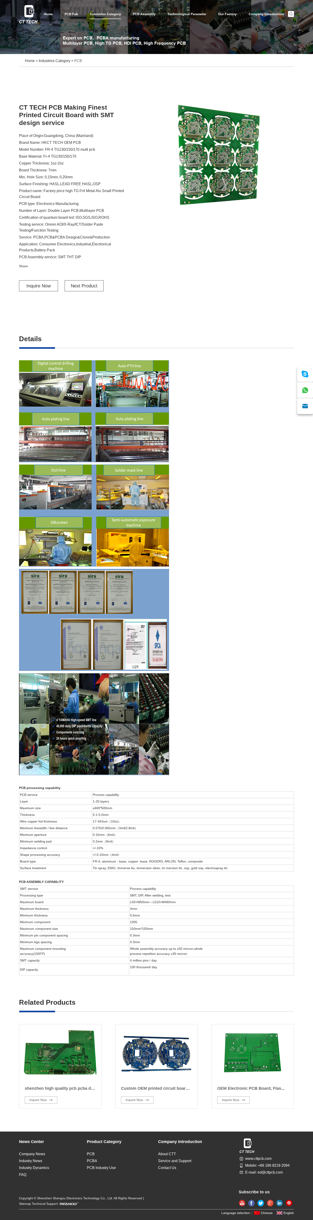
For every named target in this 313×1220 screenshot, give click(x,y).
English (288, 1213)
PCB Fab (71, 14)
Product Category (104, 1141)
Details (30, 339)
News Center (31, 1141)
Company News (32, 1154)
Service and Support (174, 1161)
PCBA (92, 1161)
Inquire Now (38, 285)
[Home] (28, 14)
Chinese (267, 1213)
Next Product (84, 285)
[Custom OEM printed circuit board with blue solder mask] (156, 1053)
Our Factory (227, 14)
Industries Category (105, 14)
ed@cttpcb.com (270, 1172)
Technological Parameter (186, 14)
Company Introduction (266, 14)
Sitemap (25, 1204)
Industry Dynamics (34, 1168)
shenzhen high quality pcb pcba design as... (68, 1088)
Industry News (30, 1161)
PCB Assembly (144, 14)
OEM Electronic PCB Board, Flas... (251, 1088)
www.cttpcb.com (258, 1158)
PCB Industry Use (101, 1168)
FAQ (22, 1175)
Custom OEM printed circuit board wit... (159, 1088)
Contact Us (167, 1168)
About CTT (167, 1154)
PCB (78, 61)
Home (48, 14)
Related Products (47, 1002)
